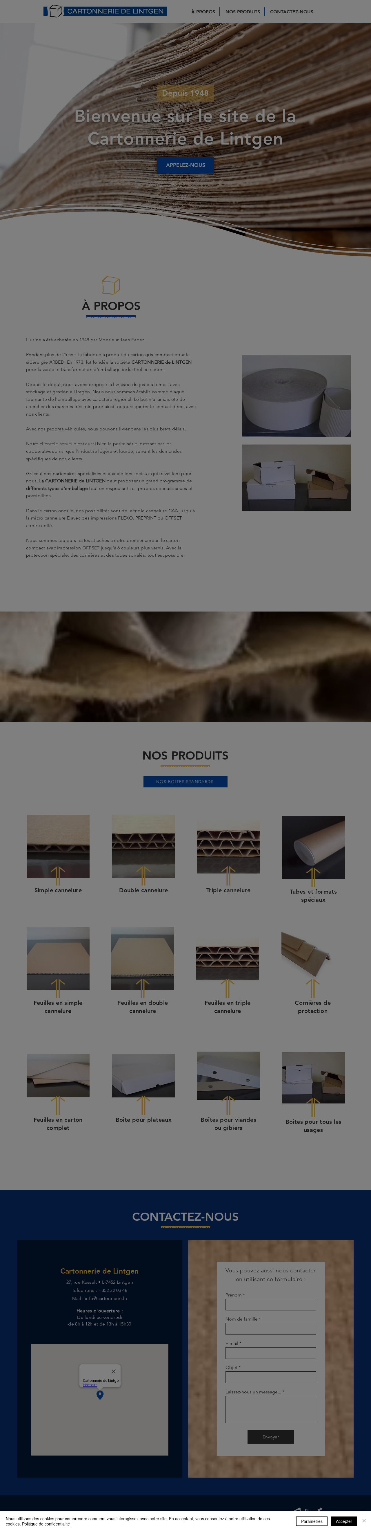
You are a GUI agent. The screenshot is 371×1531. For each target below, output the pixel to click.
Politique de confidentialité (46, 1524)
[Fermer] (364, 1521)
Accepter (344, 1521)
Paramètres (312, 1521)
